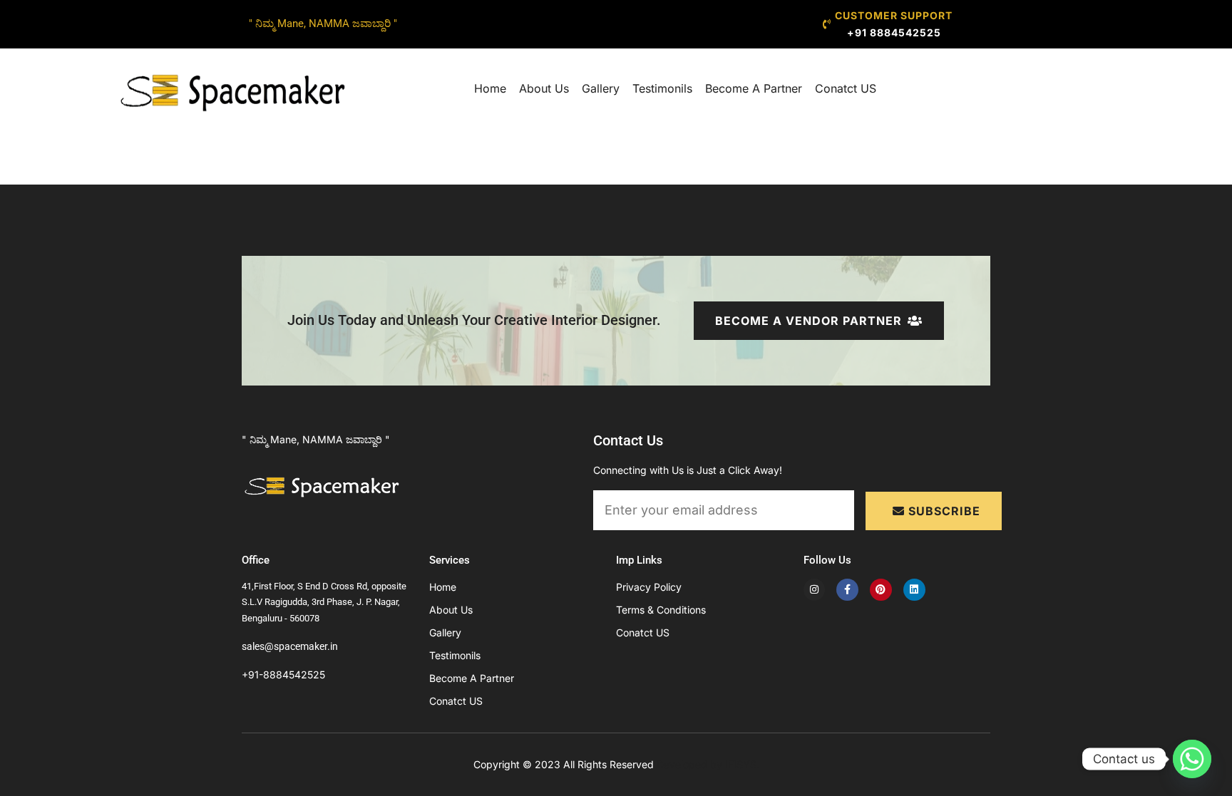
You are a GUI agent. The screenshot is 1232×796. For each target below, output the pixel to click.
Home (490, 88)
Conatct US (845, 88)
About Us (544, 88)
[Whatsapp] (1192, 759)
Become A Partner (753, 88)
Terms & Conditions (661, 610)
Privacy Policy (649, 587)
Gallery (601, 88)
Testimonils (662, 88)
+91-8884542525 (283, 674)
